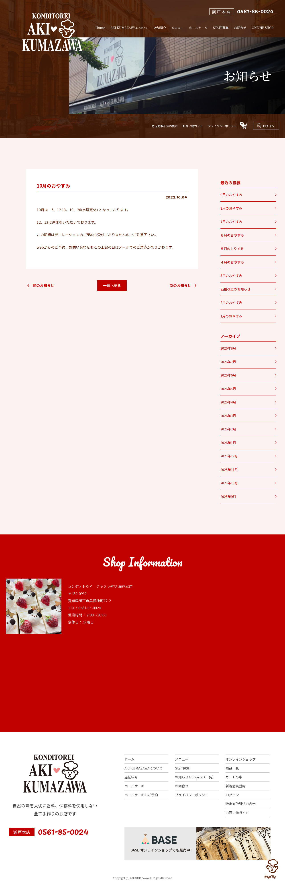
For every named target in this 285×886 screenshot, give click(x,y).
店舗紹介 (131, 777)
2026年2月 (228, 429)
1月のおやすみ (231, 316)
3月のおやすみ (231, 275)
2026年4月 (228, 402)
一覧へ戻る (112, 285)
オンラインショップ (241, 759)
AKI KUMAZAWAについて (143, 768)
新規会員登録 (236, 786)
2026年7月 (228, 361)
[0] (245, 128)
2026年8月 (228, 348)
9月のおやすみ (231, 194)
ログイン (269, 126)
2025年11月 (229, 469)
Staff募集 (182, 768)
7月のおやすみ (231, 221)
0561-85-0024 (255, 11)
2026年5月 (228, 388)
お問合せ (181, 786)
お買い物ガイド (193, 126)
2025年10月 (229, 483)
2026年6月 (228, 375)
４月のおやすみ (232, 262)
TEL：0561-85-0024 (84, 607)
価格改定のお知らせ (235, 289)
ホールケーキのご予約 (141, 794)
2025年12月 (229, 456)
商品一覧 (232, 768)
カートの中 (234, 777)
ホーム (129, 759)
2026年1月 (228, 442)
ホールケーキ (134, 786)
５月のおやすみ (232, 248)
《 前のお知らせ (40, 285)
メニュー (181, 759)
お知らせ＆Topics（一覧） (195, 777)
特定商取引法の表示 (165, 126)
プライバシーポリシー (222, 126)
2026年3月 (228, 415)
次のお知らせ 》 (184, 285)
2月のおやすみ (231, 302)
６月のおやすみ (232, 235)
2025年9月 (228, 496)
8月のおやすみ (231, 208)
